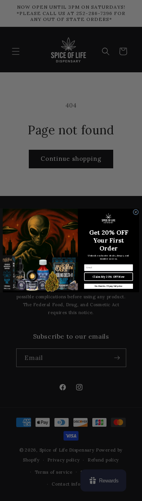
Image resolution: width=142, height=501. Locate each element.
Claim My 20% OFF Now (108, 277)
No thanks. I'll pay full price (108, 286)
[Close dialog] (135, 212)
